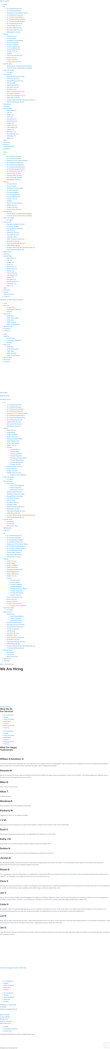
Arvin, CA (10, 117)
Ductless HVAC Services (14, 28)
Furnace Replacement (13, 47)
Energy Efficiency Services (15, 81)
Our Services (7, 74)
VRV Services (11, 83)
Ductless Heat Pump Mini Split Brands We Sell (21, 100)
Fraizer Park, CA (12, 125)
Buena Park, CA (11, 119)
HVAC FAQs (10, 320)
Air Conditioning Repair (14, 11)
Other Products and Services (15, 91)
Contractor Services (13, 78)
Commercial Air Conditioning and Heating (19, 68)
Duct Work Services (13, 87)
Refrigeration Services (14, 32)
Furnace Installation (13, 45)
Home (5, 4)
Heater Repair (11, 432)
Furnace (5, 34)
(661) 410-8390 (4, 396)
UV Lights (10, 72)
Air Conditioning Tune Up (14, 23)
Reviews (6, 144)
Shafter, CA (10, 115)
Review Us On (4, 1019)
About (5, 140)
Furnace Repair (11, 38)
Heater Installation (12, 434)
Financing (6, 106)
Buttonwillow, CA (12, 121)
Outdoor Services (12, 59)
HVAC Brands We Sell (13, 98)
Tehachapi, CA (11, 136)
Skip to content (4, 1)
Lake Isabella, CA (12, 127)
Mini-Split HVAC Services (14, 30)
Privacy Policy (11, 307)
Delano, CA (10, 123)
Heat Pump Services (13, 85)
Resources (6, 142)
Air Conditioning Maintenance (16, 21)
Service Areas (7, 108)
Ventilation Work (12, 89)
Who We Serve (7, 64)
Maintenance (7, 104)
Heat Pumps (10, 483)
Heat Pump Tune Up (16, 490)
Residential (10, 521)
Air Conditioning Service (14, 8)
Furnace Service (12, 36)
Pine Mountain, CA (12, 134)
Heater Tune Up (11, 445)
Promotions (6, 328)
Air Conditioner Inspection (15, 15)
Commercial (10, 523)
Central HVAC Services (14, 25)
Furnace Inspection (12, 42)
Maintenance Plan (8, 725)
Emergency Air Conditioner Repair (17, 13)
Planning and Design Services (16, 95)
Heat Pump (6, 987)
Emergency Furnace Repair (15, 40)
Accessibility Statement (14, 309)
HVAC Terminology (12, 318)
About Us (6, 305)
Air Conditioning (8, 715)
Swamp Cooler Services (14, 61)
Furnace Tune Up (12, 51)
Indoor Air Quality (8, 70)
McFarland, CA (11, 132)
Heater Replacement (13, 441)
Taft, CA (9, 112)
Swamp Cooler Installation (18, 475)
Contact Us (6, 148)
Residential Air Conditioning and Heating (19, 66)
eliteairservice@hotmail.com (8, 1009)
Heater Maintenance (13, 443)
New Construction (12, 526)
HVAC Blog (10, 316)
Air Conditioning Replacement (16, 19)
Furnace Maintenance (13, 49)
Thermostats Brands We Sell (15, 102)
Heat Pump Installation (17, 485)
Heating (9, 53)
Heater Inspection (12, 437)
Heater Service (11, 430)
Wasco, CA (10, 138)
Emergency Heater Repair (15, 439)
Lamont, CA (10, 129)
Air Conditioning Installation (15, 17)
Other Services (8, 481)
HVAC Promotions (8, 146)
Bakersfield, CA (11, 110)
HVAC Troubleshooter (13, 324)
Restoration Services (13, 93)
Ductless (6, 723)
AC (4, 6)
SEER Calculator (12, 322)
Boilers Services (12, 57)
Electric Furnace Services (14, 55)
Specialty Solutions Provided (15, 76)
